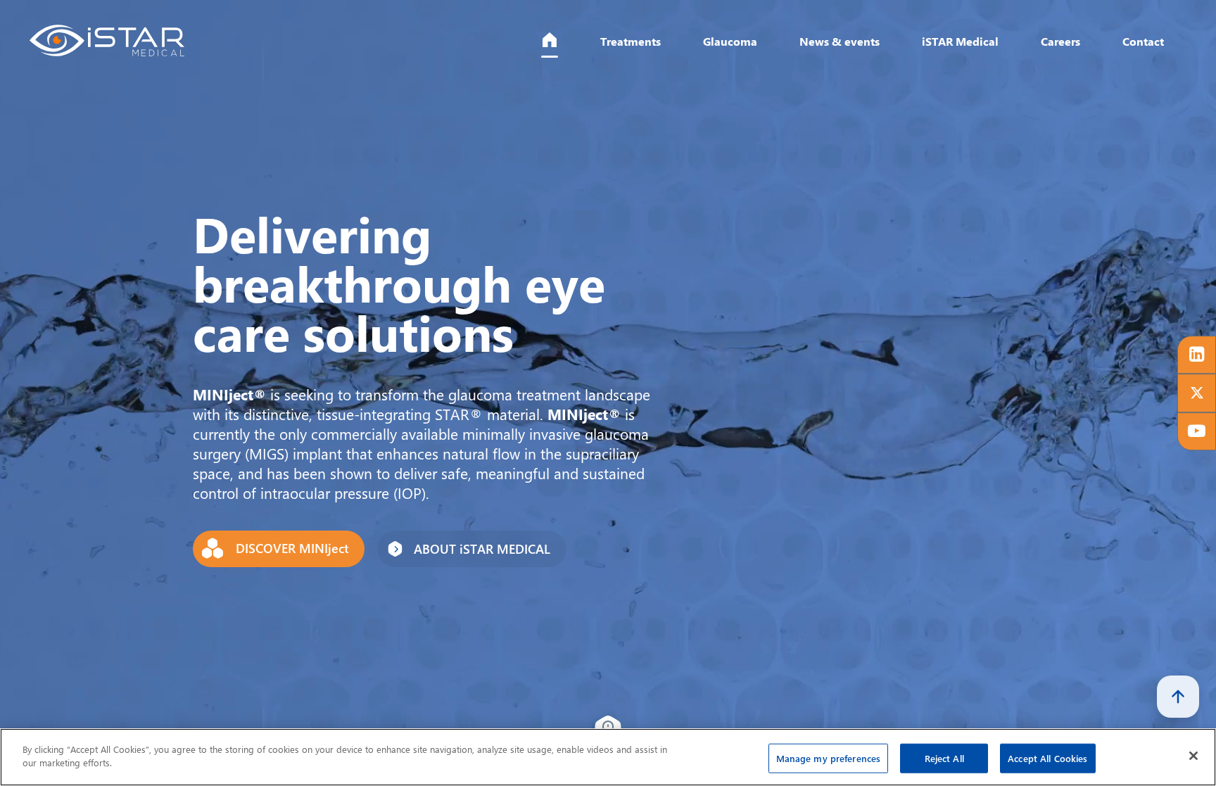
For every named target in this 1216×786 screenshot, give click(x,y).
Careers (1049, 45)
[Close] (1193, 755)
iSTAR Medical (941, 45)
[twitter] (1194, 393)
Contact (1136, 45)
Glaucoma (694, 45)
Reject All (944, 758)
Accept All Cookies (1047, 758)
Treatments (588, 45)
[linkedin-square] (1194, 350)
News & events (811, 45)
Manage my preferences (828, 758)
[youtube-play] (1194, 437)
